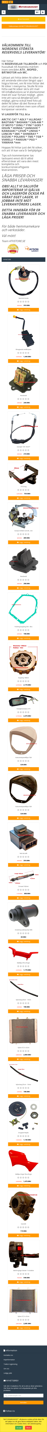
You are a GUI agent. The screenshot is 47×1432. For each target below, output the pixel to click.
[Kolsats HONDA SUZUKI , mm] (23, 516)
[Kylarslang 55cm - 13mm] (23, 1073)
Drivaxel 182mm (23, 886)
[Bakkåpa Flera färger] (23, 953)
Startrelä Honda (23, 298)
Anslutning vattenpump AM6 (23, 930)
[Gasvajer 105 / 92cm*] (23, 428)
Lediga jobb (8, 1373)
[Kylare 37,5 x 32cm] (23, 1031)
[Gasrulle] (23, 1206)
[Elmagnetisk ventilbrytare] (23, 331)
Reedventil (23, 395)
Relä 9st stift (23, 853)
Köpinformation (9, 1360)
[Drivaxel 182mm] (23, 877)
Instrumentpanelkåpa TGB (23, 757)
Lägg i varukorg (24, 310)
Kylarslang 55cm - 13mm (23, 1084)
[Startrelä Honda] (23, 280)
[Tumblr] (43, 2)
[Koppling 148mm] (23, 659)
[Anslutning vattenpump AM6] (23, 915)
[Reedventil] (23, 380)
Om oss (6, 1369)
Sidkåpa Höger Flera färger (23, 1174)
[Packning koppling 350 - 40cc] (23, 609)
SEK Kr (5, 2)
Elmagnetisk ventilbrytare (23, 349)
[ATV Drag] (23, 474)
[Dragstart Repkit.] (23, 1116)
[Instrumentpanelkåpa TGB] (23, 740)
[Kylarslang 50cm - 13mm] (23, 988)
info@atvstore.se (15, 92)
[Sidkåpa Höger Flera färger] (23, 1160)
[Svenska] (11, 2)
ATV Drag (23, 486)
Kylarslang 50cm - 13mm (23, 1000)
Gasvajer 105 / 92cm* (23, 447)
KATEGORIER (24, 19)
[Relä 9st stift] (23, 837)
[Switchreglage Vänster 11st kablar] (23, 1254)
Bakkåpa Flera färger (23, 963)
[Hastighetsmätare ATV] (23, 700)
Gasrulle (23, 1224)
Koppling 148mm (23, 678)
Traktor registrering (10, 1364)
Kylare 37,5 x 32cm (23, 1048)
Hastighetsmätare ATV (23, 709)
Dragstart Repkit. (23, 1133)
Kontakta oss (8, 1355)
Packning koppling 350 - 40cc (23, 627)
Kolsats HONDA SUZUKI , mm (24, 531)
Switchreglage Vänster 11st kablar (23, 1270)
